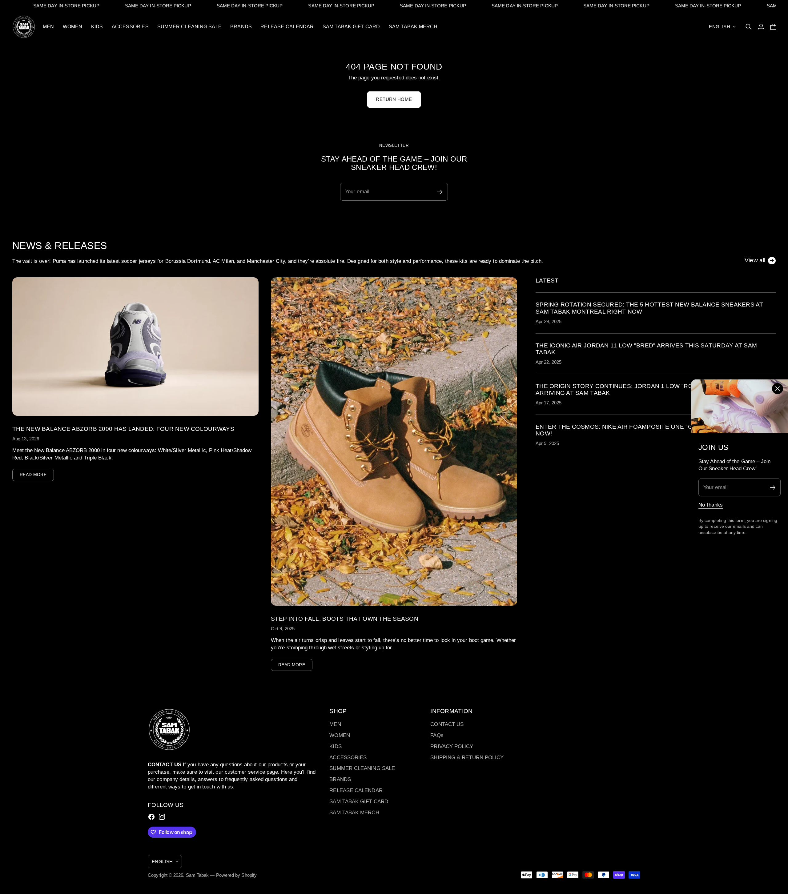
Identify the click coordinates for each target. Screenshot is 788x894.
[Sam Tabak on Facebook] (151, 816)
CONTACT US (447, 724)
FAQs (436, 735)
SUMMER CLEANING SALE (362, 768)
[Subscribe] (773, 487)
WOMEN (339, 735)
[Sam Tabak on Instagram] (162, 816)
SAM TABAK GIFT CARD (358, 801)
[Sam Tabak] (23, 26)
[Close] (777, 388)
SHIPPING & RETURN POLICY (467, 757)
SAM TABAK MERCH (354, 813)
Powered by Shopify (236, 875)
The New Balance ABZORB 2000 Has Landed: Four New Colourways (123, 429)
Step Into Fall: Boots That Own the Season (344, 618)
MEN (335, 724)
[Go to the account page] (761, 27)
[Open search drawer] (748, 27)
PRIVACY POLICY (451, 746)
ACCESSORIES (348, 757)
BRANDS (340, 779)
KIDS (335, 746)
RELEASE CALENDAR (355, 790)
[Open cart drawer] (773, 27)
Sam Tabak (197, 875)
